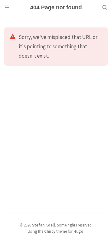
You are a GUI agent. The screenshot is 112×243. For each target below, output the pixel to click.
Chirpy (49, 231)
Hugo (78, 231)
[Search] (105, 7)
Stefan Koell (43, 224)
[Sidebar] (7, 7)
